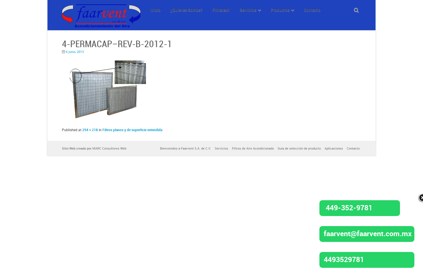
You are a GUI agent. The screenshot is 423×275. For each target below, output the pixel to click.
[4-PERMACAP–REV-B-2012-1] (104, 121)
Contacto (353, 148)
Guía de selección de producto (299, 148)
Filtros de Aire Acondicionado (253, 148)
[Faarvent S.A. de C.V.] (101, 7)
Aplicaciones (334, 148)
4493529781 (344, 259)
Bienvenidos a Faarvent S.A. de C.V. (185, 148)
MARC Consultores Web (109, 148)
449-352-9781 (349, 207)
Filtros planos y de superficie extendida (132, 129)
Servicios (221, 148)
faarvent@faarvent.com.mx (368, 233)
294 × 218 (90, 129)
